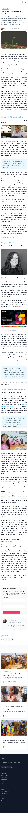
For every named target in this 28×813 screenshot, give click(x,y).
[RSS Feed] (8, 767)
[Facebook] (2, 767)
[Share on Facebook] (9, 639)
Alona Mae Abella (8, 747)
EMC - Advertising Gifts (8, 141)
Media (2, 781)
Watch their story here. (8, 237)
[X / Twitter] (5, 767)
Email (4, 604)
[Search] (22, 2)
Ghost (20, 810)
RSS (2, 805)
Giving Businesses (5, 791)
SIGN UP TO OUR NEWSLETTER (11, 612)
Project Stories (4, 793)
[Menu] (25, 2)
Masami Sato (7, 681)
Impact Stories (7, 671)
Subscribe (3, 800)
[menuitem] (14, 790)
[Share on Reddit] (12, 639)
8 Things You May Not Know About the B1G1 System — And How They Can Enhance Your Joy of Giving (14, 708)
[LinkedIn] (11, 767)
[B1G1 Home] (5, 2)
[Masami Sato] (3, 682)
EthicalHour (4, 278)
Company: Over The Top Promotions (13, 389)
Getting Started (4, 773)
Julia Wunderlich (7, 28)
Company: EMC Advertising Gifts (12, 117)
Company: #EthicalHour (9, 243)
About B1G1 (3, 789)
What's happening (4, 775)
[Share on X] (6, 639)
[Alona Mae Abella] (3, 747)
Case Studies (5, 8)
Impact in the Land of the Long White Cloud (13, 740)
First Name (5, 597)
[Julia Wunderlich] (2, 29)
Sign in (2, 802)
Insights (2, 783)
